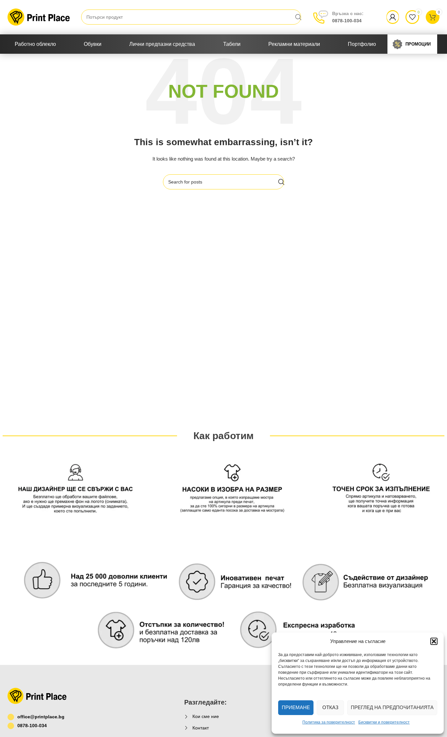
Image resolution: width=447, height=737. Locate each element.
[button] (434, 641)
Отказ (330, 707)
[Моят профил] (392, 17)
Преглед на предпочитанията (392, 707)
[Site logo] (39, 16)
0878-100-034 (348, 17)
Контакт (200, 727)
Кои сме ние (205, 716)
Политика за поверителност (328, 722)
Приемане (296, 707)
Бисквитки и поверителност (384, 722)
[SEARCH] (298, 17)
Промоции (418, 44)
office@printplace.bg (40, 716)
